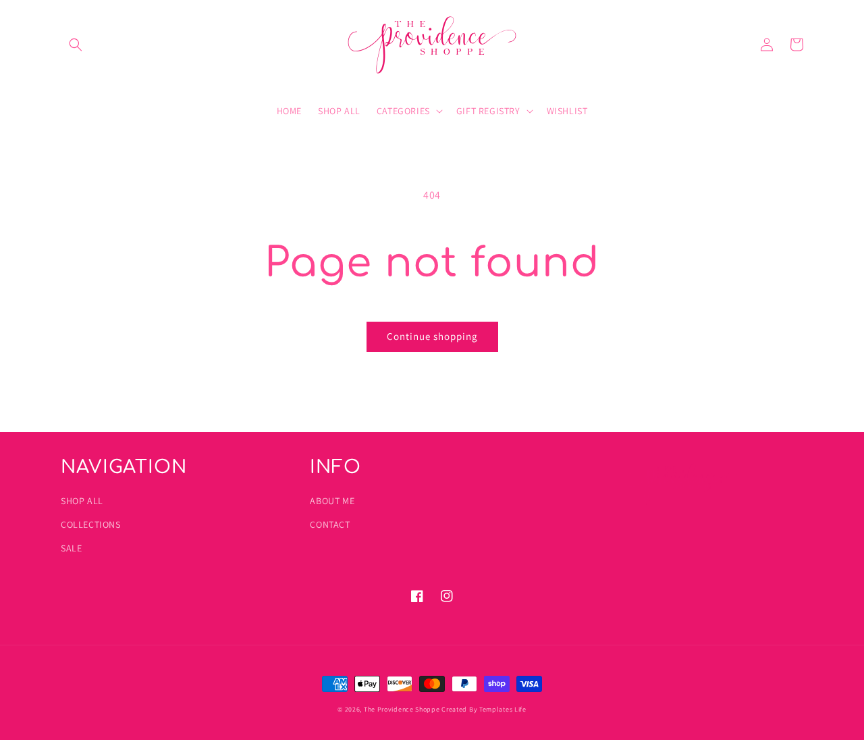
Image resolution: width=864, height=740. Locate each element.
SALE (71, 548)
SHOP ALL (82, 501)
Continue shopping (432, 336)
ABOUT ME (332, 501)
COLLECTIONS (91, 524)
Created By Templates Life (483, 709)
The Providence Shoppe (402, 709)
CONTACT (330, 524)
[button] (75, 44)
